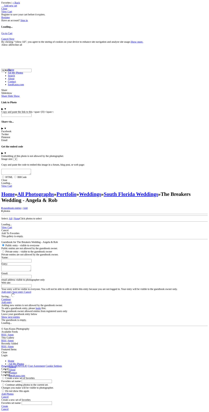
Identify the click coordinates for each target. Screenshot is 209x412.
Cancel (27, 292)
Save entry (18, 292)
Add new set (9, 5)
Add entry (6, 292)
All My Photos (15, 72)
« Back (16, 2)
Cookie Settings (54, 366)
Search (11, 75)
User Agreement (36, 366)
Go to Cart (6, 33)
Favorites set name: (11, 381)
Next (11, 38)
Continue (6, 299)
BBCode (22, 177)
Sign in (24, 20)
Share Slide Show (10, 96)
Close (4, 8)
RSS (4, 334)
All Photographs (35, 194)
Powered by (14, 366)
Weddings (90, 194)
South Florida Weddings (131, 194)
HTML (9, 177)
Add (25, 208)
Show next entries (10, 317)
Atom (11, 334)
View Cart (6, 11)
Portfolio (66, 194)
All (10, 218)
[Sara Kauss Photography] (4, 40)
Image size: (7, 159)
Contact (12, 81)
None (17, 218)
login (38, 308)
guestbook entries (11, 208)
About (11, 78)
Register (5, 17)
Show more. (137, 41)
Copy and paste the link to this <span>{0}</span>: (27, 111)
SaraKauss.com (16, 84)
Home (11, 69)
